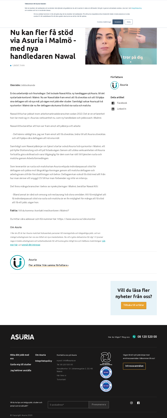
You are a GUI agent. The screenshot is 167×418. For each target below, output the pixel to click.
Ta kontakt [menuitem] (61, 379)
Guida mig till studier (20, 364)
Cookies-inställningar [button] (104, 22)
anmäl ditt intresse (31, 245)
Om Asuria (40, 355)
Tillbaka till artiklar (133, 305)
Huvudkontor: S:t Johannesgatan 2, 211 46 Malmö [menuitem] (75, 370)
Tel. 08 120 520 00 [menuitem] (65, 365)
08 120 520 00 (147, 336)
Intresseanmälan (134, 366)
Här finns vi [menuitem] (61, 375)
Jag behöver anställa (20, 370)
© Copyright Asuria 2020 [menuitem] (21, 415)
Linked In (121, 109)
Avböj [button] (129, 22)
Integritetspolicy (136, 8)
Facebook (122, 103)
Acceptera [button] (118, 22)
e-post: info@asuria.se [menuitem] (66, 361)
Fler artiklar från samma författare (48, 265)
